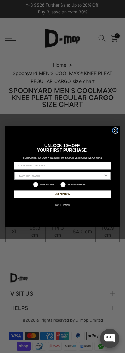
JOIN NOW (62, 194)
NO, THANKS (62, 204)
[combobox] (61, 175)
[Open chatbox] (109, 338)
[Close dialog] (115, 130)
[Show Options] (106, 175)
